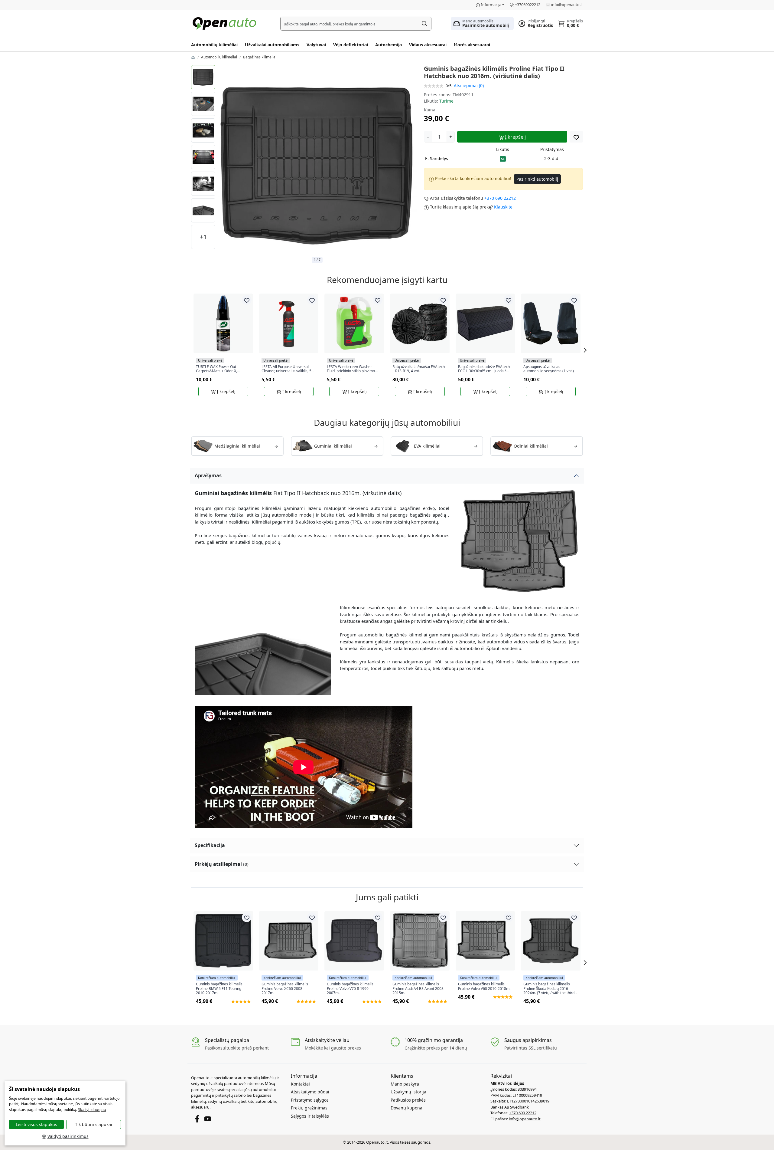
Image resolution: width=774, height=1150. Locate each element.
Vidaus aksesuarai (428, 45)
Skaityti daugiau (92, 1109)
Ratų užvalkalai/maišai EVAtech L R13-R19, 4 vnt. (418, 369)
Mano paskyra (405, 1084)
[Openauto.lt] (226, 23)
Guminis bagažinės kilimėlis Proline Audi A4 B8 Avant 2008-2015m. (418, 988)
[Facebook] (197, 1118)
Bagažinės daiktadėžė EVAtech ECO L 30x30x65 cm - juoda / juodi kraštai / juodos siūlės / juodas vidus (484, 369)
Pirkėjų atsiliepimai (222, 864)
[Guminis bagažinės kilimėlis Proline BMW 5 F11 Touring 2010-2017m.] (223, 941)
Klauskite (503, 207)
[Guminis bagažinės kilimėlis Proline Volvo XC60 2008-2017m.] (289, 941)
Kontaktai (300, 1084)
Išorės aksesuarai (472, 45)
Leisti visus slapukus (36, 1124)
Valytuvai (316, 45)
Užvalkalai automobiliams (272, 45)
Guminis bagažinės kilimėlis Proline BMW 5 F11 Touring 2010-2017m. (219, 988)
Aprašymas (208, 475)
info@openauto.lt (567, 4)
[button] (482, 23)
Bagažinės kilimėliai (259, 57)
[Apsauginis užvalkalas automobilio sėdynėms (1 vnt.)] (550, 323)
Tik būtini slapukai (93, 1124)
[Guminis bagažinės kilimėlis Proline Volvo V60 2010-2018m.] (485, 941)
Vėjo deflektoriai (350, 45)
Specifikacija (210, 845)
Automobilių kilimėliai (214, 45)
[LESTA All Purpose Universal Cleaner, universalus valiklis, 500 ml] (289, 323)
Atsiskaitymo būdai (310, 1092)
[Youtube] (207, 1118)
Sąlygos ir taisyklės (310, 1116)
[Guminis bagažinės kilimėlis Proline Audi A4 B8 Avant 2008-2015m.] (420, 941)
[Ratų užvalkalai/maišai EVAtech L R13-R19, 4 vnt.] (420, 323)
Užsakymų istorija (408, 1092)
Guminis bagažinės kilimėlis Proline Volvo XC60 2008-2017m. (285, 988)
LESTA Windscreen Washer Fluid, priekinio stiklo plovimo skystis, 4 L (351, 369)
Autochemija (388, 45)
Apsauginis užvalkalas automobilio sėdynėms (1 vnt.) (548, 369)
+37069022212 (527, 4)
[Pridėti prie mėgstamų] (576, 137)
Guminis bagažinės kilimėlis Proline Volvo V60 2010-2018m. (484, 986)
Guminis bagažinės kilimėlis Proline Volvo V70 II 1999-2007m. (350, 988)
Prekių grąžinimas (309, 1108)
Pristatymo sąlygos (310, 1100)
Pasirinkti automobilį (537, 179)
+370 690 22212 (500, 198)
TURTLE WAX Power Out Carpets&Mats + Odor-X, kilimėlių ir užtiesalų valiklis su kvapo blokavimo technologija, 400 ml (221, 369)
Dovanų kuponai (407, 1108)
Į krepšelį (515, 136)
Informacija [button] (491, 4)
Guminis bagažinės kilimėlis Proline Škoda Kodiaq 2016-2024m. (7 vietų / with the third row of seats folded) (548, 988)
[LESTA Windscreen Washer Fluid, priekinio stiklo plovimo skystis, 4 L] (354, 323)
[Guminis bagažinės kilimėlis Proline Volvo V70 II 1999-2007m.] (354, 941)
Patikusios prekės (408, 1100)
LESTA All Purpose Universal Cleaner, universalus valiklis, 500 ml (289, 369)
